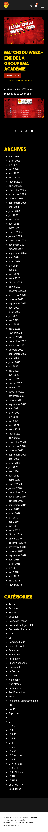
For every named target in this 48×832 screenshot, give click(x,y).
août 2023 (14, 307)
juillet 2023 (14, 311)
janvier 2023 (15, 337)
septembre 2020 (17, 454)
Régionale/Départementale (23, 700)
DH (10, 637)
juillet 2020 (14, 463)
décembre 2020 (17, 442)
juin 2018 (13, 568)
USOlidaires (15, 788)
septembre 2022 (17, 353)
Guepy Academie (18, 662)
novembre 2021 (17, 395)
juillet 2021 (14, 412)
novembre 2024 (17, 244)
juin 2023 (13, 316)
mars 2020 (14, 479)
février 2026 (15, 181)
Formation (14, 658)
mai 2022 (14, 370)
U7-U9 (12, 776)
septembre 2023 (17, 303)
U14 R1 (12, 738)
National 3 (14, 679)
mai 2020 (14, 471)
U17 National (16, 755)
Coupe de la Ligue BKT (21, 625)
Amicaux (13, 608)
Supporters (15, 713)
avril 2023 (14, 324)
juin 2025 (13, 215)
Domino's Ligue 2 (18, 641)
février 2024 (15, 282)
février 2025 (15, 232)
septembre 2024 (17, 253)
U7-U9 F (13, 780)
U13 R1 (12, 734)
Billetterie (14, 612)
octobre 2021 (16, 400)
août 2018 (14, 559)
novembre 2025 (17, 194)
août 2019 (14, 509)
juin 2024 (13, 265)
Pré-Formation (17, 692)
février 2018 (15, 584)
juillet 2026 (14, 160)
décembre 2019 (17, 492)
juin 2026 (13, 164)
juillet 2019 (14, 513)
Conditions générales (14, 826)
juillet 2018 (14, 563)
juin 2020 (13, 467)
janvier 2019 (15, 538)
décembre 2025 (17, 190)
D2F (11, 633)
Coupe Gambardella (19, 629)
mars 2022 (14, 379)
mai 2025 (14, 219)
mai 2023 (14, 320)
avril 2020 (14, 475)
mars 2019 (14, 530)
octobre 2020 (16, 450)
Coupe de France (18, 620)
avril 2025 (14, 223)
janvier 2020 (15, 488)
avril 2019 (14, 526)
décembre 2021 (17, 391)
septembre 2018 (17, 555)
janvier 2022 (15, 387)
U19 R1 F (13, 767)
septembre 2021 (17, 404)
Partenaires (15, 688)
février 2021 (15, 433)
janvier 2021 (15, 437)
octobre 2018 (16, 551)
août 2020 (14, 458)
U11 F (12, 721)
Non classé (15, 683)
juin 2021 (13, 416)
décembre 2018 (17, 542)
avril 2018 (14, 576)
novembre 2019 (17, 496)
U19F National (16, 772)
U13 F (12, 730)
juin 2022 (13, 366)
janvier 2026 (15, 185)
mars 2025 (14, 227)
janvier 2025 (15, 236)
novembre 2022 (17, 345)
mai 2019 (14, 521)
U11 (11, 717)
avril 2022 (14, 374)
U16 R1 (12, 751)
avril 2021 (14, 425)
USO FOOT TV (16, 784)
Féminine (14, 650)
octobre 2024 (16, 248)
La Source (14, 671)
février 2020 (15, 484)
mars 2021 (14, 429)
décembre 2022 (17, 341)
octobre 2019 (16, 500)
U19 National (16, 763)
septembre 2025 (17, 202)
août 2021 (14, 408)
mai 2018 (14, 572)
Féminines (14, 654)
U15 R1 (12, 746)
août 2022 (14, 358)
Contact (7, 823)
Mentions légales (25, 823)
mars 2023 (14, 328)
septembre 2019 (17, 505)
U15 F (12, 742)
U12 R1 (12, 725)
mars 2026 (14, 177)
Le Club (13, 675)
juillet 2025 (14, 211)
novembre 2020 (17, 446)
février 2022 (15, 383)
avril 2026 (14, 173)
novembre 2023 (17, 295)
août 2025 (14, 206)
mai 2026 (14, 169)
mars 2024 (14, 278)
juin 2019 (13, 517)
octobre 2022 (16, 349)
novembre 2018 (17, 547)
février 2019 (15, 534)
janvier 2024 (15, 286)
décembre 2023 (17, 290)
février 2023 (15, 332)
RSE (11, 704)
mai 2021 (14, 421)
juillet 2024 (14, 261)
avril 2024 (14, 274)
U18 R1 (12, 759)
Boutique (13, 616)
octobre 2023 (16, 299)
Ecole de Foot (16, 646)
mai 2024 (14, 269)
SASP (12, 709)
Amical (12, 604)
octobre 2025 (16, 198)
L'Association (16, 667)
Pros (11, 696)
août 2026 (14, 156)
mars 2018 (14, 580)
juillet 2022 (14, 362)
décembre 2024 (17, 240)
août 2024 (14, 257)
